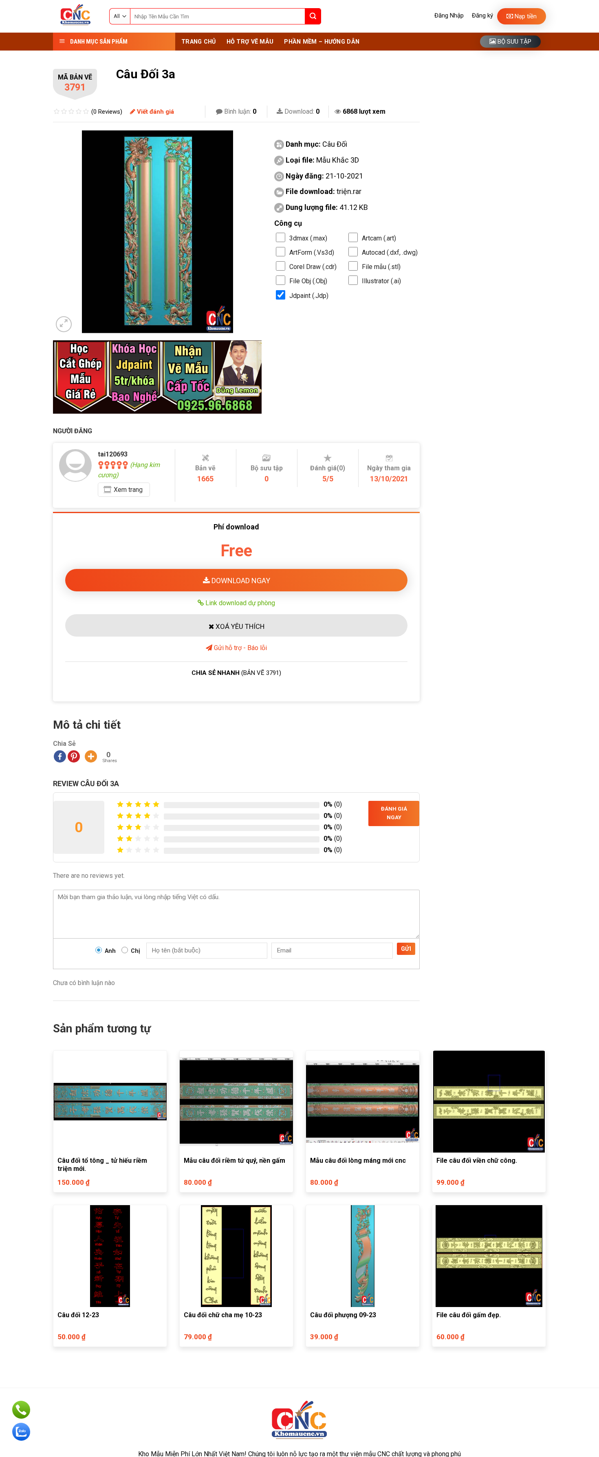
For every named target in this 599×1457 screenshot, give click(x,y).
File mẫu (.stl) (381, 267)
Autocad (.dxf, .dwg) (390, 252)
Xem (128, 490)
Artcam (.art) (379, 238)
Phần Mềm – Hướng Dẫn (321, 41)
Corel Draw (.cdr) (313, 267)
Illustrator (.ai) (381, 281)
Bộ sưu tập (513, 41)
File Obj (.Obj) (308, 281)
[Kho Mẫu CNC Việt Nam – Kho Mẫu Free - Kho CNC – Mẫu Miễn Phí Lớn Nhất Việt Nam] (75, 16)
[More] (91, 756)
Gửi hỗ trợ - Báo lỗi (239, 648)
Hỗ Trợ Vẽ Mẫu (250, 41)
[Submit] (313, 16)
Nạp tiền (525, 16)
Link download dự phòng (239, 603)
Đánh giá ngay (394, 813)
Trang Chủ (198, 41)
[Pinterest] (74, 756)
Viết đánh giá (154, 111)
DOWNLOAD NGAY (240, 580)
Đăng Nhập (449, 15)
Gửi (406, 949)
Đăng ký (482, 15)
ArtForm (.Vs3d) (311, 252)
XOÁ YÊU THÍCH (239, 626)
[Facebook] (60, 756)
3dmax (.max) (308, 238)
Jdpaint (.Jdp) (308, 296)
